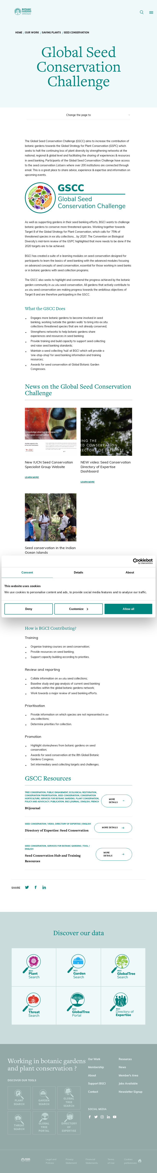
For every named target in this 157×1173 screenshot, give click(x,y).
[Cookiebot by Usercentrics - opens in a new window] (136, 561)
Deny (28, 608)
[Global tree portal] (78, 1005)
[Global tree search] (123, 967)
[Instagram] (102, 1117)
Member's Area (128, 1075)
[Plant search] (34, 967)
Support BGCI (97, 1083)
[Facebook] (90, 1117)
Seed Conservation (76, 33)
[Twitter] (96, 1117)
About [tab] (130, 572)
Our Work (32, 33)
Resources (125, 1059)
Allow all (128, 608)
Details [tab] (78, 572)
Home (18, 33)
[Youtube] (114, 1117)
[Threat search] (34, 1005)
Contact (93, 1092)
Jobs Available (128, 1083)
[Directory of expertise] (123, 1005)
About (92, 1075)
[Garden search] (78, 967)
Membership (96, 1067)
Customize (76, 608)
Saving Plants (51, 33)
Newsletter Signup (130, 1092)
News (122, 1067)
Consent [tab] (27, 572)
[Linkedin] (108, 1117)
